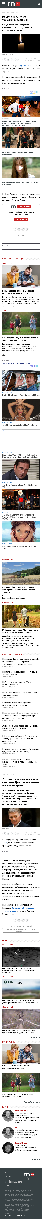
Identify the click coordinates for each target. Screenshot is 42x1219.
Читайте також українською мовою (32, 59)
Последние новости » (12, 654)
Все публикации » (32, 1102)
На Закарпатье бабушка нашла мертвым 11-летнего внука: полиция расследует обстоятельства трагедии (20, 715)
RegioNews (24, 65)
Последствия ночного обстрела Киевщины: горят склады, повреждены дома (19, 762)
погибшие (20, 235)
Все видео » (34, 1037)
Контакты (8, 1176)
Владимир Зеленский (24, 926)
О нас (7, 1172)
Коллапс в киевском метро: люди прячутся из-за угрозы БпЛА (17, 704)
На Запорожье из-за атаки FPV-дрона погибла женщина (18, 683)
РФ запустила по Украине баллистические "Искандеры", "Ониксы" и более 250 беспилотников (20, 738)
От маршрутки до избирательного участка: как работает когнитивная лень (26, 1148)
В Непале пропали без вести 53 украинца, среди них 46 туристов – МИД (20, 750)
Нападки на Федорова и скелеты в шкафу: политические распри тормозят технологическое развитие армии (21, 661)
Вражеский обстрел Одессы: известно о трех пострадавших (19, 693)
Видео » (5, 941)
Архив (7, 1186)
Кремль (12, 926)
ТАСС (4, 843)
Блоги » (5, 1107)
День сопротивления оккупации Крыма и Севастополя (20, 930)
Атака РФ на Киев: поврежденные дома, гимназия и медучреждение (20, 727)
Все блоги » (34, 1159)
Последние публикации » (13, 259)
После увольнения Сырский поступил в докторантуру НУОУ (19, 673)
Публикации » (8, 1042)
